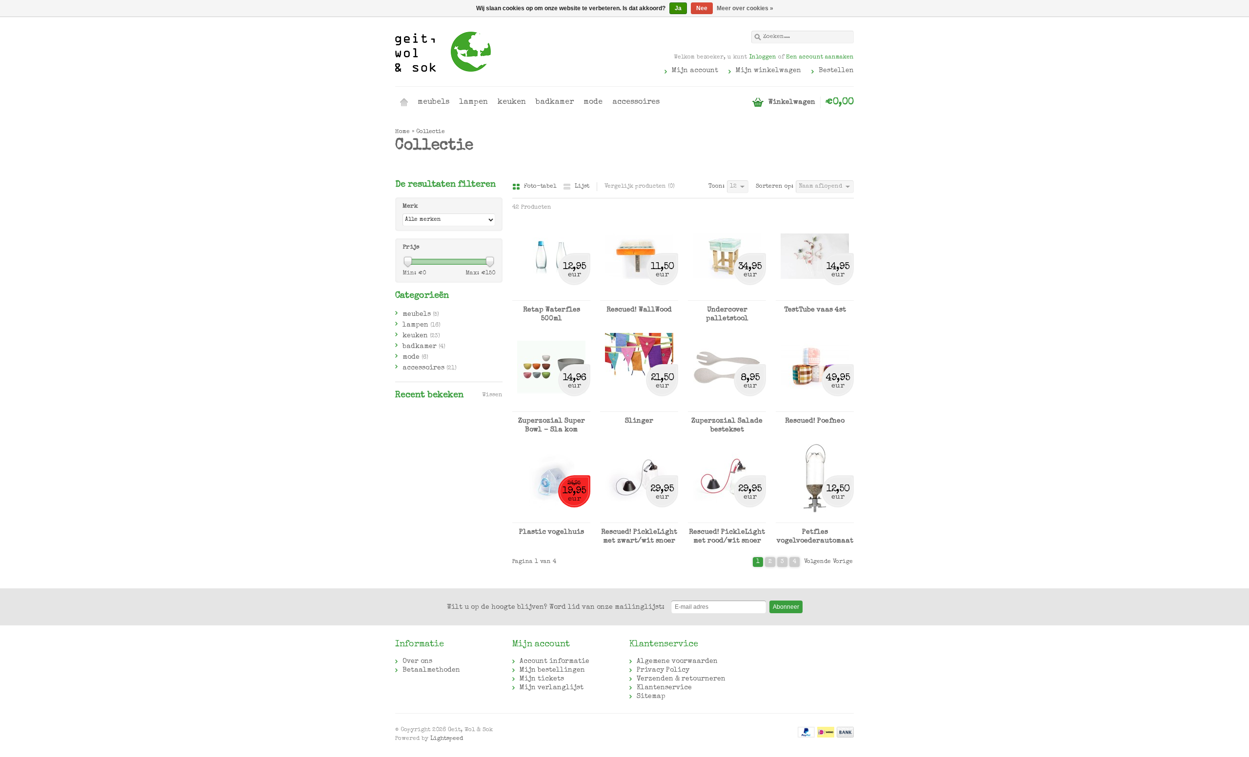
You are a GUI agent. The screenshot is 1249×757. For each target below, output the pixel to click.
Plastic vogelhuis (551, 532)
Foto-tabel (541, 187)
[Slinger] (639, 407)
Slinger (639, 421)
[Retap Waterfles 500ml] (551, 295)
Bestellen (836, 70)
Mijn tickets (542, 679)
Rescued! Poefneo (815, 421)
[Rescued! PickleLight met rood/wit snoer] (727, 518)
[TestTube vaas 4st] (815, 295)
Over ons (417, 661)
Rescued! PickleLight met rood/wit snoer (727, 536)
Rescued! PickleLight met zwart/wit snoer (639, 536)
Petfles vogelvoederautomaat (815, 536)
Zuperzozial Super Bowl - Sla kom (551, 425)
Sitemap (651, 696)
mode (593, 102)
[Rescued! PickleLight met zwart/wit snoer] (639, 518)
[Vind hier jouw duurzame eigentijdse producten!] (509, 51)
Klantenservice (664, 687)
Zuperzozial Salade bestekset (727, 425)
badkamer (555, 102)
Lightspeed (446, 739)
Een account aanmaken (820, 57)
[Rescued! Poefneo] (815, 407)
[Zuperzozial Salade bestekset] (727, 407)
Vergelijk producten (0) (639, 187)
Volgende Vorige (828, 562)
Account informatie (554, 661)
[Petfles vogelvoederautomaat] (815, 518)
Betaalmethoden (431, 670)
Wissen (492, 395)
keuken (512, 102)
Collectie (430, 132)
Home (404, 102)
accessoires (636, 102)
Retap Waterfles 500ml (551, 314)
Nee (701, 8)
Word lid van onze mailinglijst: (556, 607)
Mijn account (695, 70)
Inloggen (762, 57)
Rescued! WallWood (639, 310)
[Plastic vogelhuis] (551, 518)
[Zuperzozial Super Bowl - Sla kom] (551, 407)
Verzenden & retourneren (681, 679)
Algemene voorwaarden (677, 661)
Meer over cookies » (745, 8)
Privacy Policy (663, 670)
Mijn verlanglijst (552, 687)
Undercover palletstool (727, 314)
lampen (473, 102)
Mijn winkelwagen (768, 70)
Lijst (582, 187)
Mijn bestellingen (552, 670)
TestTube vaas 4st (815, 310)
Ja (678, 8)
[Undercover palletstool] (727, 295)
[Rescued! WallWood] (639, 295)
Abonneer (786, 606)
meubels (433, 102)
